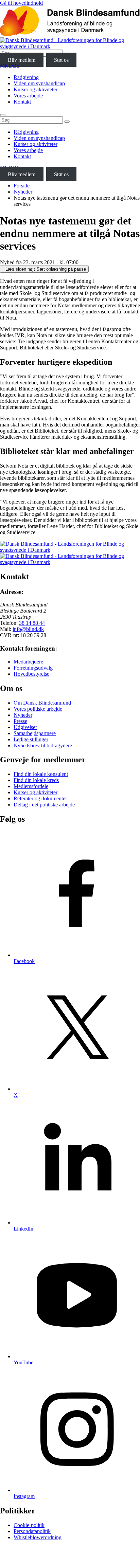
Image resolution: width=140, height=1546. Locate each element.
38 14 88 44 (32, 623)
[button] (44, 269)
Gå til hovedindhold (21, 3)
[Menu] (2, 115)
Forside (22, 185)
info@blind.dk (28, 629)
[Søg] (67, 122)
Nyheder (23, 192)
